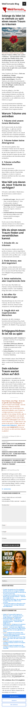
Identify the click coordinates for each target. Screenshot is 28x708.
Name (4, 525)
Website (4, 538)
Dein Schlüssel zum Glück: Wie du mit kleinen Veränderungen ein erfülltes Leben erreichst (14, 601)
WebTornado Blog (10, 3)
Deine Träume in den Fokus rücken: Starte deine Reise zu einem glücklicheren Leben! (14, 630)
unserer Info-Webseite (9, 425)
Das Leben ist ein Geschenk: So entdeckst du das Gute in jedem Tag (14, 593)
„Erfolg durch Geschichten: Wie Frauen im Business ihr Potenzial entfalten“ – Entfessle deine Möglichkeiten (14, 597)
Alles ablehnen (14, 704)
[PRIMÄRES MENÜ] (24, 4)
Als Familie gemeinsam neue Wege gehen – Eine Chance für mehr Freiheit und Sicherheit (14, 638)
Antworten (7, 489)
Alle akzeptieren (14, 696)
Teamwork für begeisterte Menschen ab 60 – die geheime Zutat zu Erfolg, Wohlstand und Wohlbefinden (14, 605)
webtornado (5, 437)
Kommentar (6, 505)
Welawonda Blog (7, 618)
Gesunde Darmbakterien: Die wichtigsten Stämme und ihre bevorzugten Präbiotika (13, 590)
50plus (5, 614)
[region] (14, 692)
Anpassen (14, 700)
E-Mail (4, 531)
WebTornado (6, 624)
